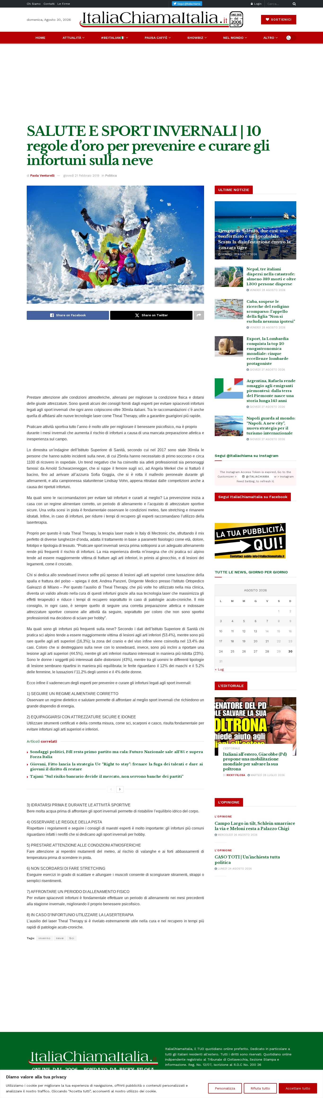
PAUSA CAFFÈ (156, 38)
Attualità (72, 38)
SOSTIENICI (281, 19)
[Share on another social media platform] (199, 315)
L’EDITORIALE (231, 748)
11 (232, 631)
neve (60, 938)
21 (267, 641)
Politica (111, 175)
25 (232, 651)
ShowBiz (195, 38)
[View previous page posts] (111, 789)
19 (243, 641)
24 (221, 651)
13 (255, 631)
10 (220, 631)
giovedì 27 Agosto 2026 (267, 369)
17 (220, 641)
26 (244, 651)
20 (256, 641)
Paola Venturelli (42, 175)
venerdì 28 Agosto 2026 (238, 254)
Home (40, 38)
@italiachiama (257, 476)
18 (232, 641)
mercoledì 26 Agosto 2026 (237, 834)
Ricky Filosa (236, 775)
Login (257, 3)
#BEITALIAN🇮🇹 (113, 38)
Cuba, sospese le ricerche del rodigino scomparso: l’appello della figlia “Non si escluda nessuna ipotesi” (271, 311)
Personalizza (225, 1088)
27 (256, 651)
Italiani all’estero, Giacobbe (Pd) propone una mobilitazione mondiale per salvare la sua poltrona (255, 761)
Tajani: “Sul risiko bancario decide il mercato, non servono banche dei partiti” (106, 776)
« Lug (219, 669)
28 (267, 651)
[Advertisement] (161, 84)
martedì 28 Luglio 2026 (267, 775)
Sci (71, 938)
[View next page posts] (119, 789)
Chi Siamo (34, 3)
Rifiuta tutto (260, 1088)
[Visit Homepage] (161, 19)
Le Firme (63, 3)
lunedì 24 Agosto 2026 (234, 868)
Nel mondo (233, 38)
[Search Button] (293, 4)
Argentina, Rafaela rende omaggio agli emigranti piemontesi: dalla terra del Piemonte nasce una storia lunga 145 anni (271, 391)
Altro (268, 38)
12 (243, 631)
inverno (45, 938)
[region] (161, 1084)
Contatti (49, 3)
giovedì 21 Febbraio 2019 (81, 175)
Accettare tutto (298, 1088)
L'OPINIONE (223, 816)
